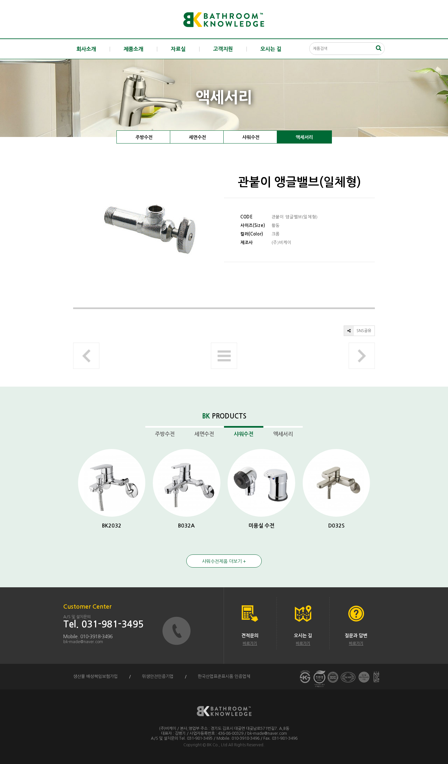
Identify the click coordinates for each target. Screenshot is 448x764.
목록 (224, 356)
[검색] (378, 48)
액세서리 (304, 137)
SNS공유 (363, 331)
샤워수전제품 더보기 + (224, 561)
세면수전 (197, 137)
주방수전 (144, 137)
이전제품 (86, 356)
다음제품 (362, 356)
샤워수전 (250, 137)
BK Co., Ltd (217, 745)
